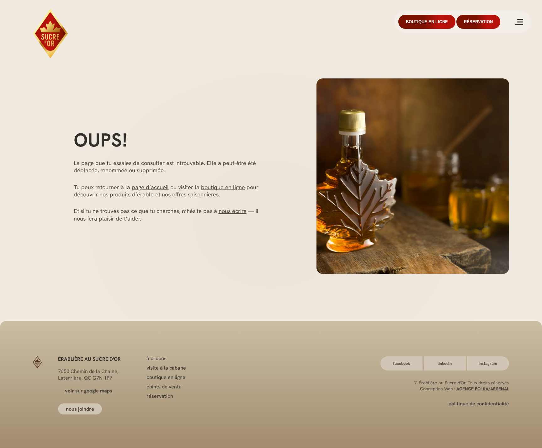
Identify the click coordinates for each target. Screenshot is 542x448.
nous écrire (233, 211)
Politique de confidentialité (479, 403)
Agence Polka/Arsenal (482, 389)
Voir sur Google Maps (88, 390)
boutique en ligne (223, 187)
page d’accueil (150, 187)
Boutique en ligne (427, 21)
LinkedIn (445, 363)
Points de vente (164, 386)
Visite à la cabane (166, 368)
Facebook (401, 363)
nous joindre (80, 409)
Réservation (478, 21)
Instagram (488, 363)
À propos (156, 358)
